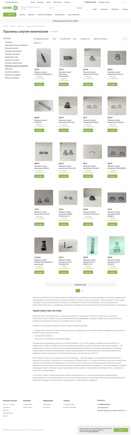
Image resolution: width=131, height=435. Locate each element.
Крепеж (6, 410)
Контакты (46, 407)
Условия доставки (69, 407)
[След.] (87, 290)
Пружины (8, 42)
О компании (27, 404)
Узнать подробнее (94, 431)
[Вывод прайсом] (126, 38)
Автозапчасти (8, 413)
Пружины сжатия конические (16, 66)
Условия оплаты (69, 404)
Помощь (66, 401)
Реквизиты (47, 404)
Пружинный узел (11, 57)
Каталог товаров (9, 404)
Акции (5, 416)
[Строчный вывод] (123, 38)
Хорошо (121, 430)
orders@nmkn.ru (103, 407)
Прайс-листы (28, 407)
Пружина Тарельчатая (13, 63)
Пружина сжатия (11, 48)
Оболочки (8, 69)
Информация (48, 401)
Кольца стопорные (12, 78)
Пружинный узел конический (16, 45)
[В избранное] (36, 89)
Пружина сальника (12, 72)
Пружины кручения (12, 54)
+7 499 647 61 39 (90, 2)
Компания (27, 401)
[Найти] (87, 8)
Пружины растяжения (13, 51)
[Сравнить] (41, 89)
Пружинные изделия (13, 75)
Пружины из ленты (12, 60)
